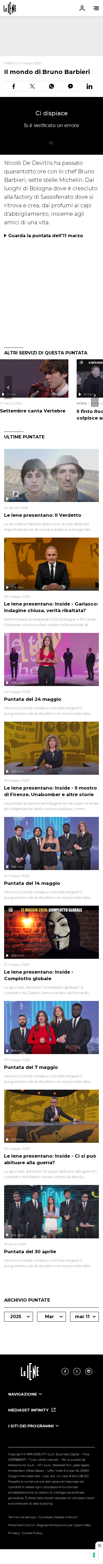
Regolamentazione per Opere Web (64, 1525)
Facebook (65, 1371)
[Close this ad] (99, 1545)
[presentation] (8, 387)
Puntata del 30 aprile (30, 1251)
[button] (51, 8)
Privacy (14, 1533)
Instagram (88, 1371)
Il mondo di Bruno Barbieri (47, 72)
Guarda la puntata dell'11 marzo (45, 235)
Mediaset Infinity (29, 1410)
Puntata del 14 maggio (32, 883)
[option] (51, 1399)
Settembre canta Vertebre (32, 411)
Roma (82, 403)
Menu (96, 8)
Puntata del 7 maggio (31, 1067)
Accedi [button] (82, 8)
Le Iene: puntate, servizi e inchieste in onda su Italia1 (10, 8)
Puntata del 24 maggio (32, 699)
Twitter (77, 1371)
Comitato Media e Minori (57, 1517)
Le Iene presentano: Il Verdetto (42, 515)
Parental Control (21, 1525)
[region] (51, 36)
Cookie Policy (32, 1533)
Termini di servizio (22, 1517)
